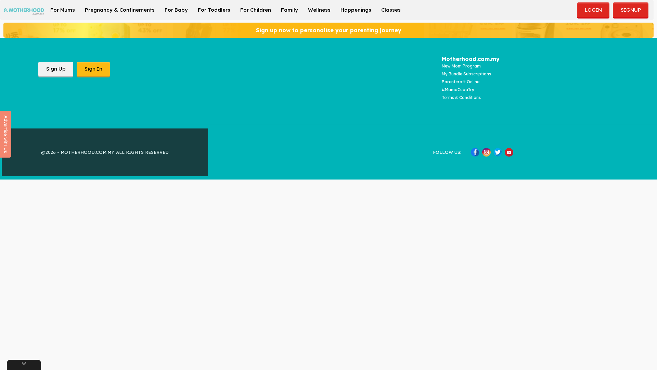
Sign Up (56, 68)
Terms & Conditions (461, 97)
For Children (255, 10)
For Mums (62, 10)
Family (289, 10)
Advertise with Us (6, 134)
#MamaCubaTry (458, 89)
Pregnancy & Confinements (120, 10)
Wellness (319, 10)
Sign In (93, 68)
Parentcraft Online (460, 81)
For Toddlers (214, 10)
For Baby (176, 10)
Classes (391, 10)
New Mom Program (461, 66)
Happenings (355, 10)
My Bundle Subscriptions (466, 73)
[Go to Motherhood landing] (23, 11)
